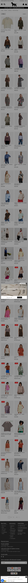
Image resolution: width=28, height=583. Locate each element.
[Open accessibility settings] (2, 580)
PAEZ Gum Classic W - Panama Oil (15, 579)
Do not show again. (23, 283)
